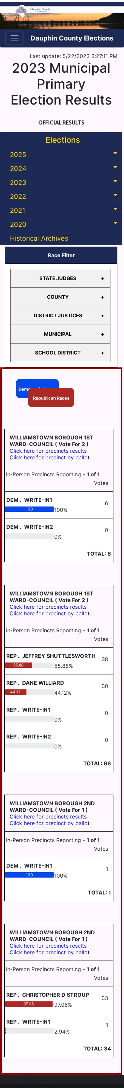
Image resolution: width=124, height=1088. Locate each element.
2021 (17, 210)
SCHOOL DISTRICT (58, 353)
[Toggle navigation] (14, 38)
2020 (18, 224)
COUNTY (58, 297)
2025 (18, 155)
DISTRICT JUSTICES (58, 315)
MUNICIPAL (58, 334)
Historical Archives (39, 238)
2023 (18, 183)
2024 (18, 169)
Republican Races (51, 398)
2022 (18, 196)
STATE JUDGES (57, 278)
